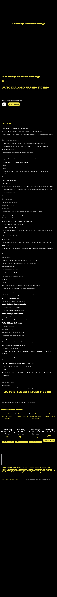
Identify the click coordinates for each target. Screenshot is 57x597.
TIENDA (23, 21)
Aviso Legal (18, 479)
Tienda (23, 29)
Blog (22, 25)
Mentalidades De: (26, 10)
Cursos (23, 14)
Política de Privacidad (5, 479)
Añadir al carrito (14, 104)
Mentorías (24, 17)
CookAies (11, 479)
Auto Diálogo (17, 111)
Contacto (24, 36)
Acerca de (24, 32)
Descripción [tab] (6, 123)
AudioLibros (10, 111)
